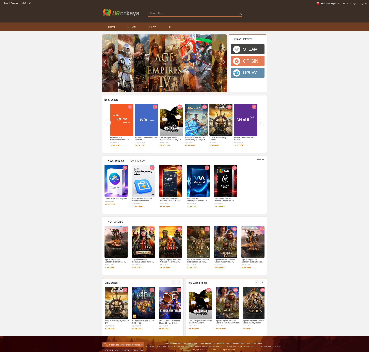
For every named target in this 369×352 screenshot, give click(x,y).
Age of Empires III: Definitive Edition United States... (115, 261)
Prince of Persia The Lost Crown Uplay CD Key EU (173, 138)
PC (169, 27)
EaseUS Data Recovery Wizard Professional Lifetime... (142, 200)
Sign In (355, 3)
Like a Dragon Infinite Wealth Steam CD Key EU (149, 138)
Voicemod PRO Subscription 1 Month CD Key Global (197, 200)
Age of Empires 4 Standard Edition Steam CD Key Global (198, 261)
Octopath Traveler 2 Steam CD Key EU (125, 321)
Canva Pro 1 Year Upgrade (116, 198)
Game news (176, 343)
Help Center (26, 3)
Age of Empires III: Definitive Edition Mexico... (252, 260)
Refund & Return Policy (241, 343)
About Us (14, 3)
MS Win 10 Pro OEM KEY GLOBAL (223, 138)
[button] (104, 62)
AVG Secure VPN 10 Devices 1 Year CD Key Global (224, 200)
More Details (125, 133)
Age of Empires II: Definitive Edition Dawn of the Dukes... (142, 261)
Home (5, 3)
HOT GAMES (115, 221)
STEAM (131, 27)
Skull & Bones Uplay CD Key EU (198, 138)
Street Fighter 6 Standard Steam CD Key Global (151, 321)
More (259, 159)
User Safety (257, 343)
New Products (116, 160)
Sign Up (363, 3)
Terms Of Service (190, 343)
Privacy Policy (205, 343)
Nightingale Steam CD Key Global (178, 321)
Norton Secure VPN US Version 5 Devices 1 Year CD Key (170, 200)
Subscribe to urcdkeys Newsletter (125, 344)
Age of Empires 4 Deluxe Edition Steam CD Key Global (224, 261)
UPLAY (152, 27)
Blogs (167, 343)
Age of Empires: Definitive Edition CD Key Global (253, 321)
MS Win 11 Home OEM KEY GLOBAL (125, 138)
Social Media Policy (221, 343)
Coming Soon (138, 160)
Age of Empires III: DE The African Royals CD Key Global (170, 261)
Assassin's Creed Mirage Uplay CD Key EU (248, 138)
